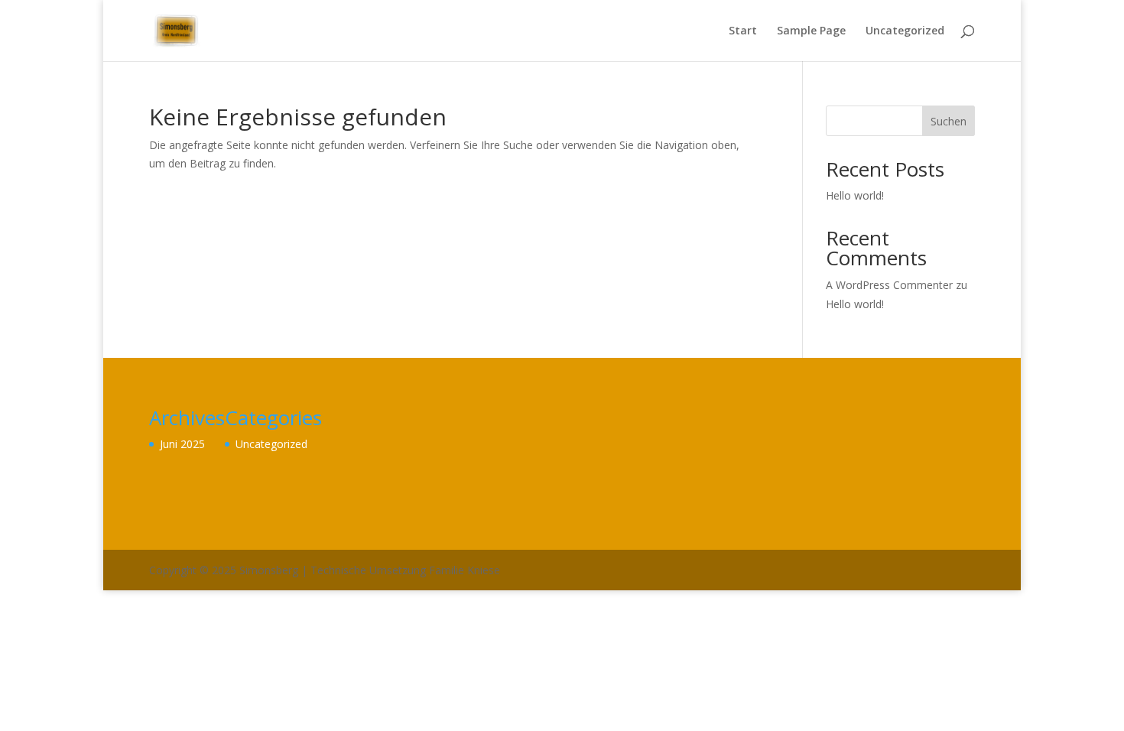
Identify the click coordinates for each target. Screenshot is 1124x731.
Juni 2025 (182, 444)
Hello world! (855, 195)
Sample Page (811, 31)
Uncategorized (905, 31)
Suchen (948, 121)
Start (743, 31)
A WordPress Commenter (889, 285)
